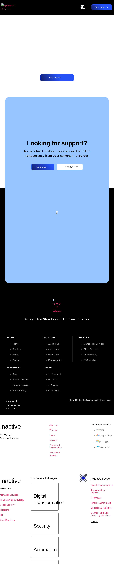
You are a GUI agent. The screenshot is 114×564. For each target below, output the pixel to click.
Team (52, 435)
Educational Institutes (101, 508)
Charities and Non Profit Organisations (100, 514)
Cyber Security (7, 505)
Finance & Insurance (101, 503)
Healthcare (96, 498)
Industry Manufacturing (102, 485)
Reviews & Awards (54, 454)
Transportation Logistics (98, 491)
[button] (82, 7)
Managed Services (9, 495)
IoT (1, 515)
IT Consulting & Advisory (12, 500)
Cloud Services (7, 520)
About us (53, 425)
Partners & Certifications (55, 446)
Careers (53, 440)
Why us (53, 430)
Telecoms (4, 510)
